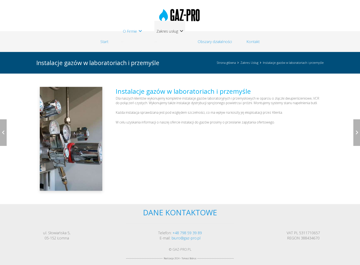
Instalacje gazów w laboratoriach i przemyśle (293, 63)
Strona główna (226, 63)
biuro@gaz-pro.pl (186, 237)
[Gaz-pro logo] (180, 15)
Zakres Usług (249, 63)
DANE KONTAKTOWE (180, 212)
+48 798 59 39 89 (187, 232)
